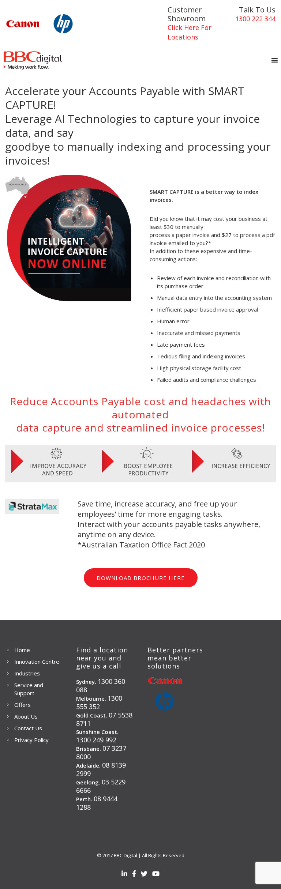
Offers (22, 704)
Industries (27, 673)
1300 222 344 (255, 18)
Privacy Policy (31, 739)
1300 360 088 (100, 685)
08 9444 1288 (96, 802)
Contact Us (28, 728)
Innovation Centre (36, 661)
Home (22, 649)
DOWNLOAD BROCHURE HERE (141, 577)
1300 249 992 (96, 739)
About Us (26, 716)
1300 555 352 (99, 702)
